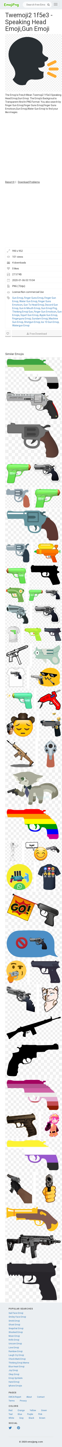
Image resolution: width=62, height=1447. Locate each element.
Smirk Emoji (14, 1321)
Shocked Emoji (16, 1332)
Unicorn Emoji (15, 1343)
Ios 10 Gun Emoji (50, 322)
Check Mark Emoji (17, 1359)
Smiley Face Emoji (17, 1317)
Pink (40, 1414)
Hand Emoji (14, 1382)
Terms (12, 1401)
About (29, 1397)
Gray (21, 1418)
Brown (42, 1418)
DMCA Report (15, 1397)
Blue (20, 1414)
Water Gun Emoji (28, 301)
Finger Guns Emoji (33, 297)
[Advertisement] (31, 147)
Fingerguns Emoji (21, 318)
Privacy (23, 1401)
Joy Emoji (13, 1370)
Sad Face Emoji (16, 1313)
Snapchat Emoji (16, 1328)
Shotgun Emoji (32, 322)
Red (10, 1410)
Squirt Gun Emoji (29, 315)
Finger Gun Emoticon (45, 311)
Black (31, 1418)
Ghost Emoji (14, 1324)
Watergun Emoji (20, 325)
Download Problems (29, 182)
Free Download (38, 333)
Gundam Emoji (40, 318)
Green (44, 1410)
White (11, 1418)
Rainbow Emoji (16, 1351)
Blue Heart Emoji (16, 1366)
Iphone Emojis (15, 1386)
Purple (30, 1414)
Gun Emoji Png (49, 308)
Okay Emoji (14, 1374)
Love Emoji (14, 1347)
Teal (11, 1414)
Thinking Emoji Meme (19, 1363)
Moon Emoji (14, 1336)
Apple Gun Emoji (48, 315)
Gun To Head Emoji (34, 304)
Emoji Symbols (16, 1378)
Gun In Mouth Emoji (29, 308)
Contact (41, 1397)
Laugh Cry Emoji (16, 1355)
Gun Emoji (17, 297)
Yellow (33, 1410)
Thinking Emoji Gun (22, 311)
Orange (21, 1410)
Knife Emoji (14, 1340)
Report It (9, 182)
